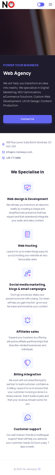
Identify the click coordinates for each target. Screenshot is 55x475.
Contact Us (27, 119)
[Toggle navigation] (50, 4)
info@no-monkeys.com (19, 152)
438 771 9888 (13, 158)
